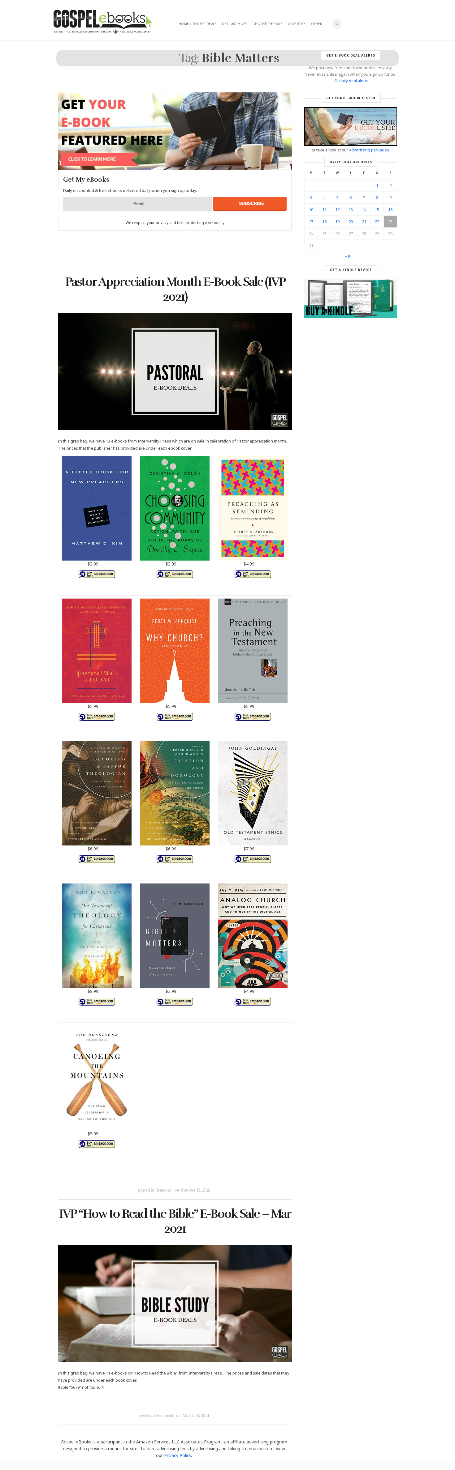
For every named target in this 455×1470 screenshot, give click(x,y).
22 (377, 221)
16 (390, 209)
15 (377, 209)
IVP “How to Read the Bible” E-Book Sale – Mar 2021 (175, 1221)
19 (337, 221)
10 (311, 209)
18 (324, 221)
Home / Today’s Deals (197, 24)
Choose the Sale (268, 24)
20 (351, 221)
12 (337, 209)
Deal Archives (234, 24)
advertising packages (369, 150)
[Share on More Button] (218, 1176)
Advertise (297, 24)
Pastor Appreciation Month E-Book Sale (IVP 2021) (175, 289)
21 (364, 221)
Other (317, 24)
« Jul (349, 256)
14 (364, 209)
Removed (163, 1190)
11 (324, 209)
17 (311, 221)
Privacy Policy (177, 1455)
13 (351, 209)
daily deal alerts (353, 80)
